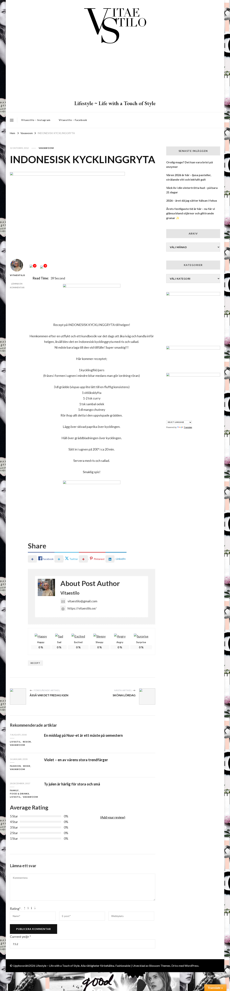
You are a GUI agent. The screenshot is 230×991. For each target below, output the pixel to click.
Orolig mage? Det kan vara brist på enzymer (189, 164)
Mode (26, 766)
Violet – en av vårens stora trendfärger (76, 760)
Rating (15, 908)
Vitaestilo (16, 275)
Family (14, 790)
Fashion (15, 766)
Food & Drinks (19, 793)
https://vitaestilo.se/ (82, 608)
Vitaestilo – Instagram (35, 120)
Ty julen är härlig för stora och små (72, 784)
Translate (188, 427)
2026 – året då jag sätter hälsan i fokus (191, 200)
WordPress (192, 965)
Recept (35, 663)
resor (27, 741)
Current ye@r (20, 937)
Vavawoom (46, 148)
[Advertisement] (115, 73)
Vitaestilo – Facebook (73, 120)
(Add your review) (112, 817)
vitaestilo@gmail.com (82, 601)
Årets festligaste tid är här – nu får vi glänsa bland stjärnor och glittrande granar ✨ (190, 213)
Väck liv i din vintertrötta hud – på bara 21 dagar (192, 190)
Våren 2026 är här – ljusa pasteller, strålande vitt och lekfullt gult (188, 177)
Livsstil (15, 741)
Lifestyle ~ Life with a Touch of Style (115, 103)
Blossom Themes (159, 965)
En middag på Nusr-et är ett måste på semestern (83, 735)
